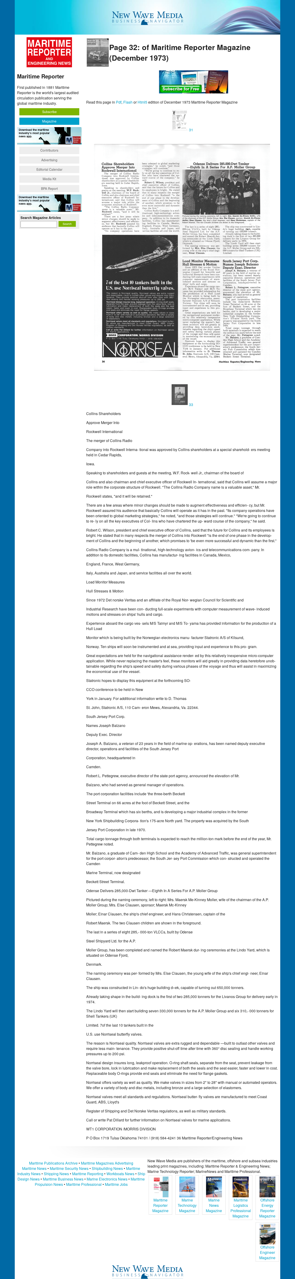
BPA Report (49, 188)
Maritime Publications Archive (53, 1163)
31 (190, 129)
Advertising (49, 160)
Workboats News (120, 1173)
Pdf (118, 102)
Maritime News (34, 1168)
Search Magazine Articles (41, 217)
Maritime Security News (69, 1168)
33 (190, 404)
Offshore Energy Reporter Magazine (267, 1208)
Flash (128, 102)
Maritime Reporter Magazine (160, 1205)
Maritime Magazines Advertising (107, 1163)
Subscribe (49, 111)
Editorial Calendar (49, 169)
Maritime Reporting (87, 1173)
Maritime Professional (84, 1184)
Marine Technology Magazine (187, 1205)
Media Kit (49, 178)
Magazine (49, 121)
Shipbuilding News (107, 1168)
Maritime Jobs (116, 1184)
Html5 (142, 102)
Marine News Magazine (214, 1205)
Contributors (49, 150)
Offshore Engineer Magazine (267, 1252)
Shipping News (56, 1173)
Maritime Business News (63, 1179)
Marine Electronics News (107, 1179)
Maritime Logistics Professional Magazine (240, 1208)
